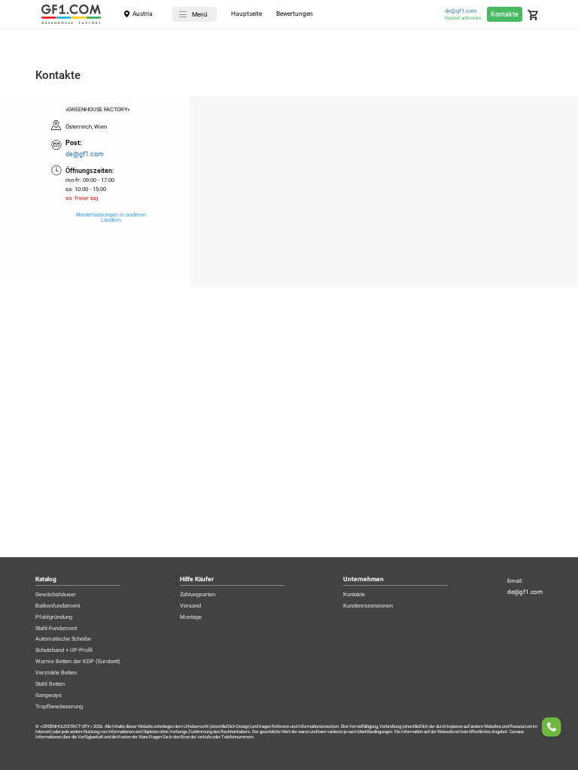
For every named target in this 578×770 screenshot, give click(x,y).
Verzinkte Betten (56, 672)
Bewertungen (294, 14)
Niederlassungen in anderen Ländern (111, 217)
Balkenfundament (57, 605)
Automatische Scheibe (63, 638)
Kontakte (505, 14)
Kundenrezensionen (368, 605)
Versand (190, 605)
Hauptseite (246, 14)
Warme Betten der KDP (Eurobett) (77, 661)
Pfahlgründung (53, 617)
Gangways (48, 695)
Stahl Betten (50, 684)
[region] (289, 191)
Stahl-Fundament (56, 628)
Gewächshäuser (55, 594)
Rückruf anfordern (463, 18)
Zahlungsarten (197, 594)
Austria (142, 13)
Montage (191, 617)
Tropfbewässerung (59, 706)
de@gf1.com (461, 11)
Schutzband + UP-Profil (64, 650)
